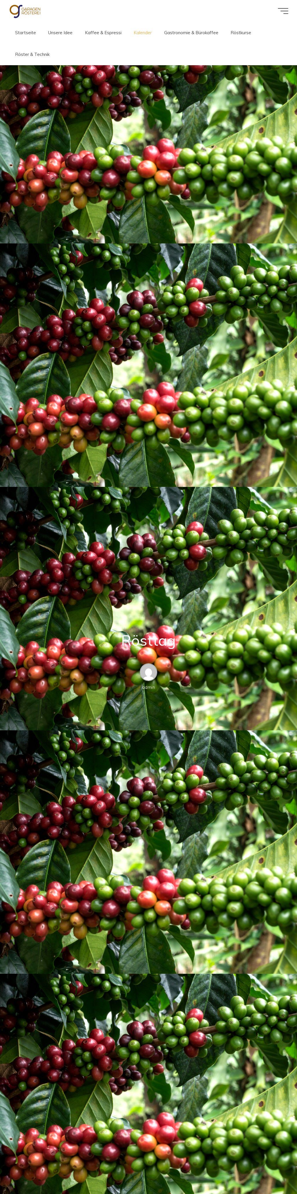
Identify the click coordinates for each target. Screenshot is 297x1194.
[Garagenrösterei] (25, 11)
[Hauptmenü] (283, 11)
